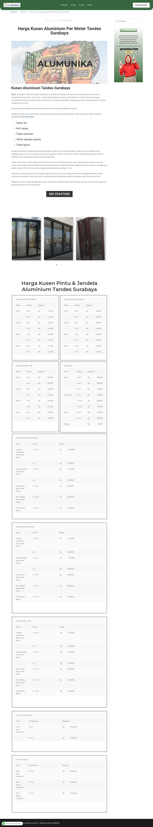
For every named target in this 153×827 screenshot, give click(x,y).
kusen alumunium (27, 117)
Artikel (23, 12)
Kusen (13, 94)
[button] (13, 239)
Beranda (14, 12)
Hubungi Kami (141, 5)
